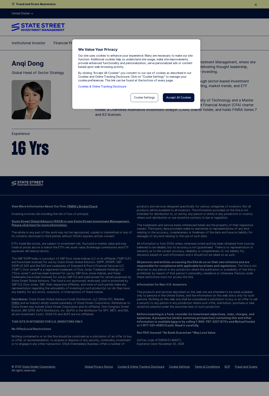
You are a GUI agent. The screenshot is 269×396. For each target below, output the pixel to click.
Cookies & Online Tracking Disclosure (102, 86)
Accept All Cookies (178, 97)
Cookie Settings (144, 97)
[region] (136, 74)
